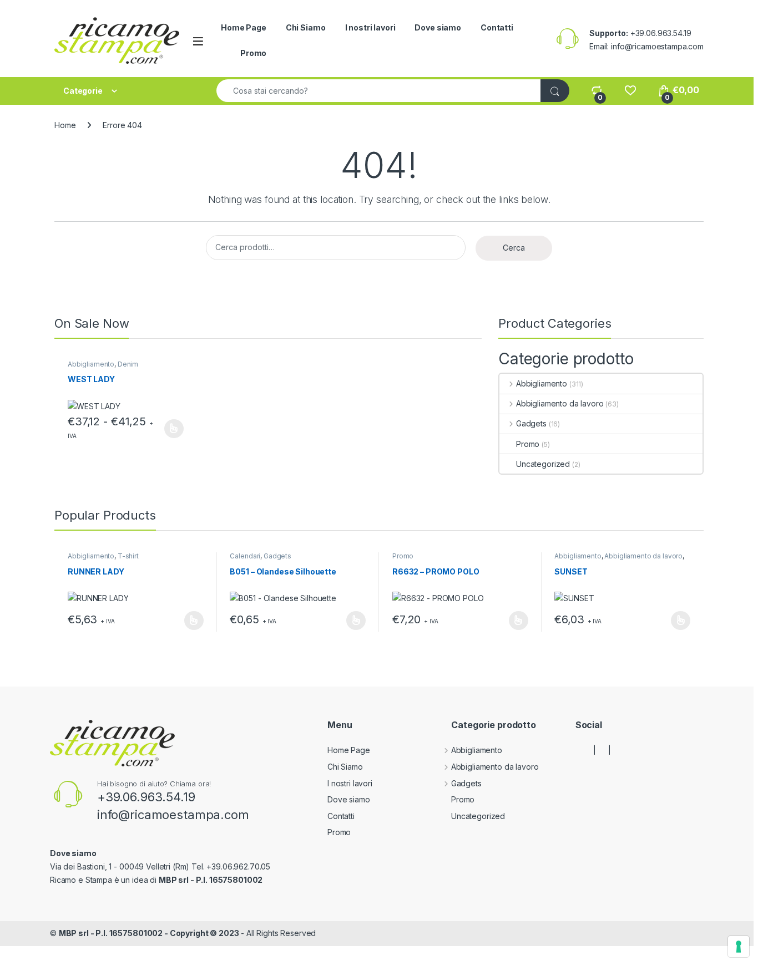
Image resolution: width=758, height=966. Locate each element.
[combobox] (378, 90)
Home (64, 125)
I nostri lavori (370, 27)
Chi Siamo (306, 27)
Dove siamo (438, 27)
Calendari (245, 556)
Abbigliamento (91, 364)
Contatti (497, 27)
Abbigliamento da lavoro (560, 403)
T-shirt (128, 556)
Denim (128, 364)
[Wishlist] (630, 90)
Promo (253, 53)
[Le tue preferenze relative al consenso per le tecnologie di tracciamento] (738, 946)
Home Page (243, 27)
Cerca (514, 247)
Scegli (172, 428)
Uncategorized (543, 464)
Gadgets (531, 423)
